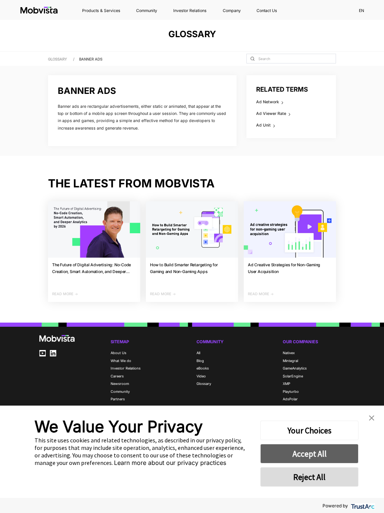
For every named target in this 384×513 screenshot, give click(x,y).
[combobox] (291, 58)
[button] (371, 417)
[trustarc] (362, 505)
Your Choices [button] (310, 430)
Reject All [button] (309, 477)
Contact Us (266, 11)
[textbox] (291, 58)
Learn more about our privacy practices (170, 462)
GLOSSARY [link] (58, 59)
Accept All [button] (309, 453)
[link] (90, 59)
